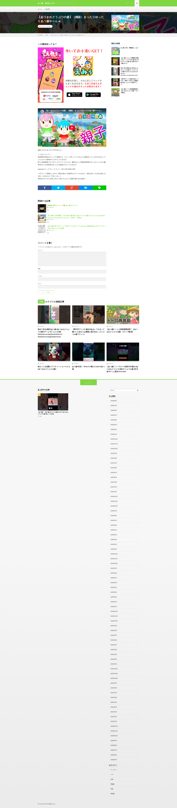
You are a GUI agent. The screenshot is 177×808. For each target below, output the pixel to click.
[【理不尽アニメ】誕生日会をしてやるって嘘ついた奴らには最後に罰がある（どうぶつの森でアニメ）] (115, 82)
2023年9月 (114, 568)
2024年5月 (114, 530)
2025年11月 (114, 444)
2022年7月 (114, 635)
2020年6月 (114, 755)
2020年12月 (114, 726)
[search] (137, 390)
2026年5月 (114, 415)
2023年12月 (114, 554)
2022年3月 (114, 654)
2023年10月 (114, 563)
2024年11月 (114, 501)
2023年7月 (114, 578)
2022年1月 (114, 664)
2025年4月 (114, 477)
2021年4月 (114, 707)
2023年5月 (114, 587)
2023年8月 (114, 573)
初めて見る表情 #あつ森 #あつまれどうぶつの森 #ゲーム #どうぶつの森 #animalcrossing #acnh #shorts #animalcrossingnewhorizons (129, 71)
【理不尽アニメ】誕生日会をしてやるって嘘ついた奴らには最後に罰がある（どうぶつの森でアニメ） (88, 331)
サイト (40, 283)
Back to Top (88, 383)
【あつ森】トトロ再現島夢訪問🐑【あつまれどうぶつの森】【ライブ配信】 (130, 90)
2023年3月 (114, 597)
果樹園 (112, 793)
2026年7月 (114, 405)
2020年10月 (114, 735)
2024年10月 (114, 506)
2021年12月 (114, 668)
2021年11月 (114, 673)
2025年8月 (114, 458)
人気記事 (47, 9)
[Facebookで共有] (45, 187)
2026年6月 (114, 410)
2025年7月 (114, 463)
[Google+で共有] (72, 187)
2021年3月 (114, 712)
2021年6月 (114, 697)
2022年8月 (114, 630)
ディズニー (114, 769)
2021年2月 (114, 716)
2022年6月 (114, 640)
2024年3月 (114, 539)
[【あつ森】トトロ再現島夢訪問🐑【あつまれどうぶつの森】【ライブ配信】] (115, 92)
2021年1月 (114, 721)
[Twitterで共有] (58, 187)
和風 (112, 789)
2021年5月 (114, 702)
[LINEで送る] (99, 187)
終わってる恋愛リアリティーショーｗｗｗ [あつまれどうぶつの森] (54, 367)
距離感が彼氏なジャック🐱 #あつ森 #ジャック (62, 205)
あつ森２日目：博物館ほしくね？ (130, 48)
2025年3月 (114, 482)
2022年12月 (114, 611)
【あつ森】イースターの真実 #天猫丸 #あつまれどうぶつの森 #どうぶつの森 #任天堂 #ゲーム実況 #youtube (122, 368)
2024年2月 (114, 544)
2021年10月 (114, 678)
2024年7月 (114, 520)
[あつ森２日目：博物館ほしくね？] (115, 51)
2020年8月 (114, 745)
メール (40, 276)
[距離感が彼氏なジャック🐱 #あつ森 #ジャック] (42, 208)
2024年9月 (114, 511)
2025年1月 (114, 491)
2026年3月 (114, 424)
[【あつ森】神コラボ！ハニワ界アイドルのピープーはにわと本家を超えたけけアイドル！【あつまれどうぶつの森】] (42, 229)
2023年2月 (114, 601)
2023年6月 (114, 582)
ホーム (40, 9)
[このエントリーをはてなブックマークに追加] (86, 187)
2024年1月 (114, 549)
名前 (39, 268)
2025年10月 (114, 448)
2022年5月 (114, 645)
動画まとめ (52, 804)
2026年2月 (114, 429)
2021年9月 (114, 683)
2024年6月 (114, 525)
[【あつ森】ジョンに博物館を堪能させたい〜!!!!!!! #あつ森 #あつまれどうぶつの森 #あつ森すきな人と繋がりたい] (115, 61)
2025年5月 (114, 472)
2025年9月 (114, 453)
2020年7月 (114, 750)
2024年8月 (114, 515)
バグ (112, 774)
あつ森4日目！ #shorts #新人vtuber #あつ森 (88, 367)
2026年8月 (114, 400)
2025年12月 (114, 439)
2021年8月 (114, 688)
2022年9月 (114, 625)
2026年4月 (114, 420)
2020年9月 (114, 740)
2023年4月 (114, 592)
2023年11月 (114, 558)
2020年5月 (114, 759)
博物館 (112, 784)
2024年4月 (114, 534)
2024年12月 (114, 496)
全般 (49, 26)
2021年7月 (114, 692)
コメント (40, 250)
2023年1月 (114, 606)
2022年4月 (114, 649)
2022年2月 (114, 659)
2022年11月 (114, 616)
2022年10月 (114, 621)
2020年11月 (114, 731)
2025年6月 (114, 467)
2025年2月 (114, 487)
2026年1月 (114, 434)
